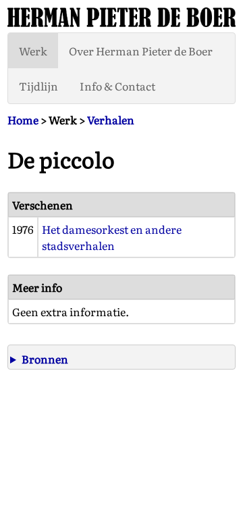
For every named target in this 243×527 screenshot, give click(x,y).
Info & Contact (117, 86)
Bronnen (45, 359)
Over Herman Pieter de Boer (141, 51)
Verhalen (110, 119)
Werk (33, 51)
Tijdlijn (38, 86)
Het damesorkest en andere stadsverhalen (112, 237)
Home (22, 119)
